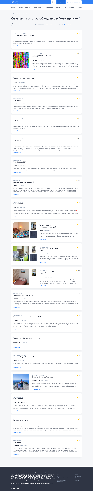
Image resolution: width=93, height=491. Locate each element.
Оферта (77, 480)
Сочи (64, 7)
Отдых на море (16, 13)
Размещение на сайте (78, 473)
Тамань (20, 7)
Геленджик (49, 7)
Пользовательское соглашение (61, 481)
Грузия (79, 7)
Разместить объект (78, 477)
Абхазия (71, 7)
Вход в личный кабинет (60, 473)
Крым (13, 7)
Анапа (27, 7)
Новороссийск (37, 7)
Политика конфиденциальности (62, 477)
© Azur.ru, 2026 (15, 488)
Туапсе (57, 7)
